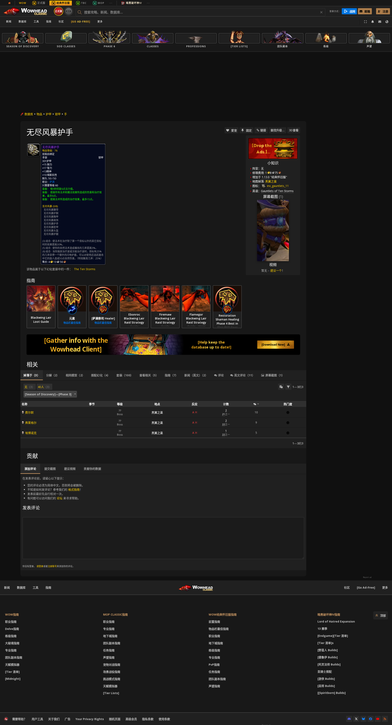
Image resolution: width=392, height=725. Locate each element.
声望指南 (109, 657)
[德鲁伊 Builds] (327, 657)
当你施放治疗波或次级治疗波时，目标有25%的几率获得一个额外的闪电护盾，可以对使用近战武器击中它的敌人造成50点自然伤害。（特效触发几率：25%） (73, 255)
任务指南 (109, 650)
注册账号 (52, 566)
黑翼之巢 (157, 412)
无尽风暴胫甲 (51, 227)
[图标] (33, 150)
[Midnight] (12, 679)
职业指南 (11, 622)
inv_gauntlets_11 (277, 186)
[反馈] (380, 22)
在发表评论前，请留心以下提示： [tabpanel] (53, 522)
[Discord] (349, 719)
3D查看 (293, 130)
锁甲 (58, 114)
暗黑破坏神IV (134, 3)
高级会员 (131, 719)
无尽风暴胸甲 (51, 216)
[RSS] (385, 719)
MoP (101, 3)
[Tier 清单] (12, 672)
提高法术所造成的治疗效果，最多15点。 (72, 199)
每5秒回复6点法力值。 (62, 189)
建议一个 (276, 270)
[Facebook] (371, 719)
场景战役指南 (111, 672)
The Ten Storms (84, 269)
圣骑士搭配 (324, 671)
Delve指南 (12, 629)
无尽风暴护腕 (51, 213)
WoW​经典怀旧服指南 (223, 614)
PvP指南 (214, 665)
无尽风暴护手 (51, 223)
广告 (67, 719)
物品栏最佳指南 (219, 629)
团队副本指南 (13, 657)
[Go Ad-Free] (80, 21)
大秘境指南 (12, 643)
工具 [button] (36, 21)
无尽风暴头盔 (51, 230)
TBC (84, 3)
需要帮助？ (19, 719)
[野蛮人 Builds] (327, 650)
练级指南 (11, 636)
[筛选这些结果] (288, 387)
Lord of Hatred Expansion (336, 621)
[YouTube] (378, 719)
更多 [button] (100, 21)
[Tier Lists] (111, 693)
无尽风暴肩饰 (51, 220)
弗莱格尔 (31, 423)
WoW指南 (12, 614)
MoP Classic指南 (115, 614)
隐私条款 (148, 719)
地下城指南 (110, 636)
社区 (61, 21)
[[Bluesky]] (363, 719)
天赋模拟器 (12, 665)
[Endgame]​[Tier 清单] (332, 636)
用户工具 (37, 719)
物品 (39, 114)
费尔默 (29, 412)
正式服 (41, 3)
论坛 (59, 498)
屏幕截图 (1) (273, 196)
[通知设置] (373, 22)
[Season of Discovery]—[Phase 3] (48, 394)
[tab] (31, 375)
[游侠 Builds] (326, 679)
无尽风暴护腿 (51, 234)
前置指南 (214, 622)
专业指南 (11, 650)
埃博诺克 (31, 433)
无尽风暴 (47, 206)
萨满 (52, 182)
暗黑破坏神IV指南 (328, 614)
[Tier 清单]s (325, 643)
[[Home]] (27, 11)
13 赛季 (322, 629)
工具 (35, 587)
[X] (356, 719)
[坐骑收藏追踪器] (163, 344)
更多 (385, 587)
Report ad (367, 577)
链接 (263, 130)
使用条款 (164, 719)
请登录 (40, 566)
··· (110, 3)
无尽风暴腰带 (51, 209)
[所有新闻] (9, 3)
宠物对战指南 (111, 665)
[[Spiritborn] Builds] (331, 693)
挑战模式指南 (111, 679)
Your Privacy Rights (90, 719)
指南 (48, 21)
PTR (68, 11)
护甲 (48, 114)
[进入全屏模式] (365, 22)
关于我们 (54, 719)
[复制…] (281, 387)
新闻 (8, 21)
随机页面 (114, 719)
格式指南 (74, 489)
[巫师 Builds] (326, 686)
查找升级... (278, 130)
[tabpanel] (163, 414)
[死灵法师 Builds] (329, 664)
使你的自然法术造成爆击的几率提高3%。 (75, 248)
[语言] (387, 22)
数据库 (23, 21)
